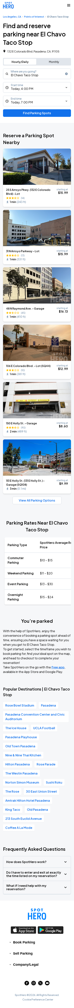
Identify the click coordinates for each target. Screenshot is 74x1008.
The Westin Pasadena (21, 773)
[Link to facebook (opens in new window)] (26, 984)
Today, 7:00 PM (22, 102)
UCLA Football (44, 728)
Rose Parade (46, 764)
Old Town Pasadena (20, 746)
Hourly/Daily (20, 61)
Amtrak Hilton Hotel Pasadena (27, 800)
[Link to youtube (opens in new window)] (47, 984)
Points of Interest (34, 16)
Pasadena (48, 705)
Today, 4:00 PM (22, 89)
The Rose (12, 791)
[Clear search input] (66, 73)
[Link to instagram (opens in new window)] (33, 984)
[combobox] (37, 74)
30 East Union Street (41, 791)
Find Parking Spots (37, 113)
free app (58, 667)
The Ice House (15, 728)
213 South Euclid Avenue (23, 819)
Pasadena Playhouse (21, 737)
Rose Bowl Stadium (19, 705)
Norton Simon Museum (22, 782)
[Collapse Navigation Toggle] (68, 5)
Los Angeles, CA (12, 16)
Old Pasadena (37, 809)
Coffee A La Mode (18, 828)
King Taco (12, 809)
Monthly (54, 61)
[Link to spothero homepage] (37, 914)
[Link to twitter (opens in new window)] (40, 984)
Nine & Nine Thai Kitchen (23, 755)
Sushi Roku (54, 782)
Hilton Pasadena (17, 764)
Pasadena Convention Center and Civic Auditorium (35, 716)
